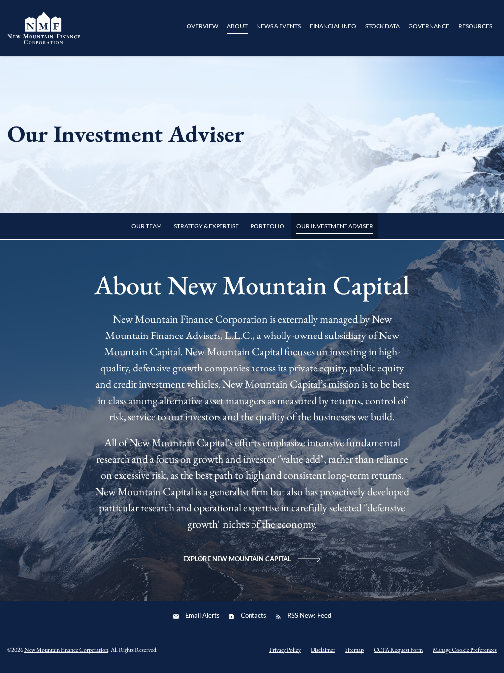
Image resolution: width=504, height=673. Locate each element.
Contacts (253, 615)
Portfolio (267, 226)
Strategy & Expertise (206, 226)
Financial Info (333, 26)
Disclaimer (323, 650)
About (237, 26)
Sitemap (354, 650)
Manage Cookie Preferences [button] (465, 650)
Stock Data (382, 26)
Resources (475, 26)
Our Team (146, 226)
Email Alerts (202, 615)
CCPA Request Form (398, 650)
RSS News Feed (309, 615)
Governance (429, 26)
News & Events (278, 26)
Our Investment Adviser (334, 226)
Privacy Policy (285, 650)
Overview (202, 26)
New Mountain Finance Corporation (66, 650)
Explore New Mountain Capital (238, 559)
